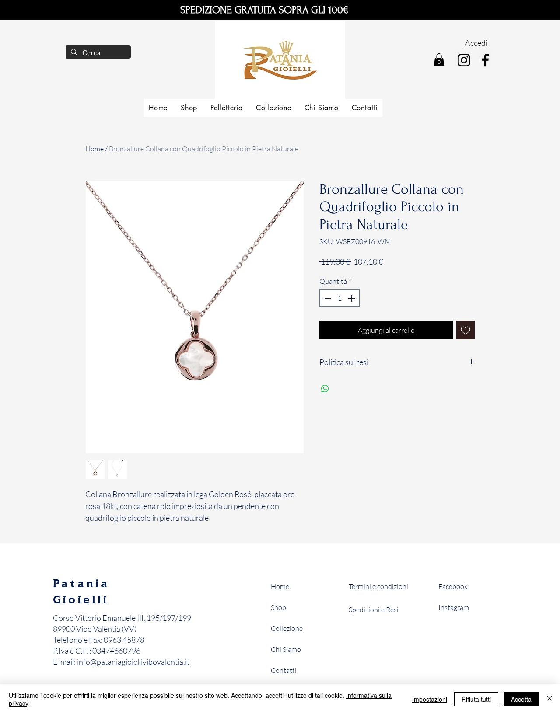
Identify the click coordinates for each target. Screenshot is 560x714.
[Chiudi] (549, 699)
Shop (278, 607)
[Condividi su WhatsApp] (325, 388)
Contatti (284, 670)
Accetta (521, 699)
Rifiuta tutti (476, 699)
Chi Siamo (286, 649)
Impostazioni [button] (429, 699)
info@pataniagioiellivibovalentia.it (133, 661)
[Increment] (352, 298)
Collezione (287, 628)
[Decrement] (327, 298)
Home (94, 148)
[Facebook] (485, 60)
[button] (439, 59)
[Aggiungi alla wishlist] (465, 330)
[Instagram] (463, 60)
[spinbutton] (339, 298)
